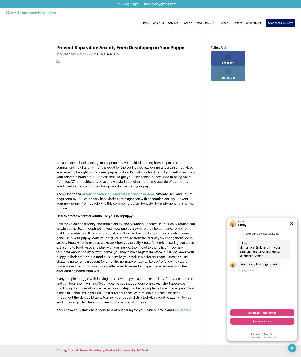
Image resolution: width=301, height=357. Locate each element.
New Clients (204, 23)
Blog (116, 53)
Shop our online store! (280, 23)
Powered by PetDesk (133, 350)
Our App (223, 23)
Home (145, 23)
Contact (237, 23)
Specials (187, 23)
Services (173, 23)
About (156, 23)
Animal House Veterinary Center (78, 53)
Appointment (253, 23)
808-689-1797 (127, 4)
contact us (183, 310)
